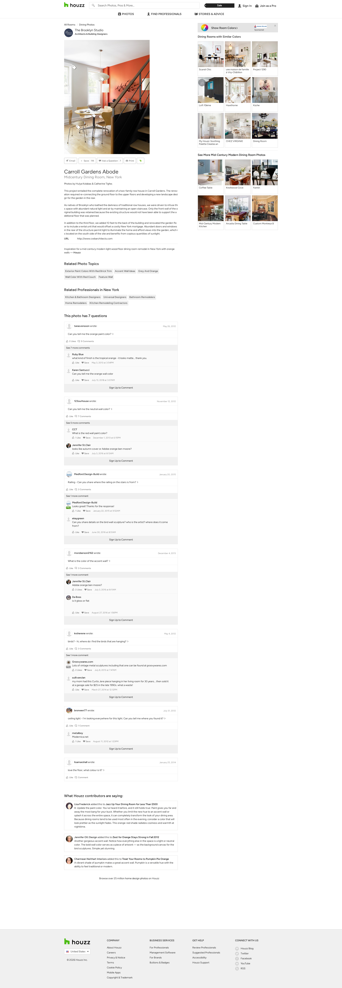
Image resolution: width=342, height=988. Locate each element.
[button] (67, 341)
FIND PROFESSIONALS (166, 14)
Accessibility (199, 957)
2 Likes (72, 341)
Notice (121, 957)
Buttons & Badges (160, 962)
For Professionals (159, 947)
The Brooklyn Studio (89, 30)
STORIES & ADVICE (211, 14)
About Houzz (114, 947)
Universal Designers (114, 297)
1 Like (78, 437)
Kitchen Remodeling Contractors (108, 303)
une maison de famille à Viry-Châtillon (237, 71)
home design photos (136, 878)
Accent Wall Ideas (125, 271)
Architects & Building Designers (91, 34)
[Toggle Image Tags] (140, 161)
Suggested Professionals (206, 952)
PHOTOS (128, 14)
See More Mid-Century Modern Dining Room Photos (231, 155)
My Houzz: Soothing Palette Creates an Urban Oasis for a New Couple (210, 142)
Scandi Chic (205, 69)
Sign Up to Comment (121, 387)
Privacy (111, 957)
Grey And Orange (148, 271)
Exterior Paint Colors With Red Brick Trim (88, 271)
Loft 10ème (205, 105)
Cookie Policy (114, 967)
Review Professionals (204, 947)
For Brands (156, 957)
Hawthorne (232, 105)
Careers (111, 952)
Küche (256, 105)
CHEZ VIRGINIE (234, 141)
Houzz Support (200, 962)
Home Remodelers (76, 303)
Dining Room (260, 141)
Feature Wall (106, 277)
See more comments (78, 347)
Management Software (162, 952)
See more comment (77, 496)
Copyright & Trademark (120, 977)
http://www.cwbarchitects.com (95, 238)
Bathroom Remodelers (142, 297)
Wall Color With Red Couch (80, 277)
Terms (110, 962)
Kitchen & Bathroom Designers (82, 297)
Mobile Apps (114, 972)
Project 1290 (259, 69)
